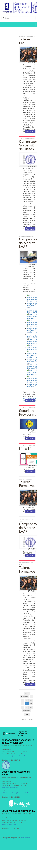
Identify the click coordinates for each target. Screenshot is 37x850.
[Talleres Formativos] (27, 497)
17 (22, 704)
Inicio (27, 693)
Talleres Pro (25, 41)
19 (31, 704)
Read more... (30, 229)
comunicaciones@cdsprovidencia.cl (13, 756)
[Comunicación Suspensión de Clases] (27, 159)
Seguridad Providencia (27, 412)
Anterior (24, 697)
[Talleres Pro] (27, 54)
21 (27, 707)
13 (31, 697)
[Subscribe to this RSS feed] (34, 33)
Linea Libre (27, 448)
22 (31, 707)
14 (22, 700)
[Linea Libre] (27, 458)
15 (27, 700)
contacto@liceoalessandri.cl (10, 788)
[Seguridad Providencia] (27, 424)
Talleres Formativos (27, 483)
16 (31, 700)
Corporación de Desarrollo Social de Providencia (16, 838)
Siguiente (27, 711)
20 (22, 707)
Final (27, 714)
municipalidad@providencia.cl (10, 824)
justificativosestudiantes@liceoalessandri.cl (15, 793)
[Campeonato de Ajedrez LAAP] (27, 257)
